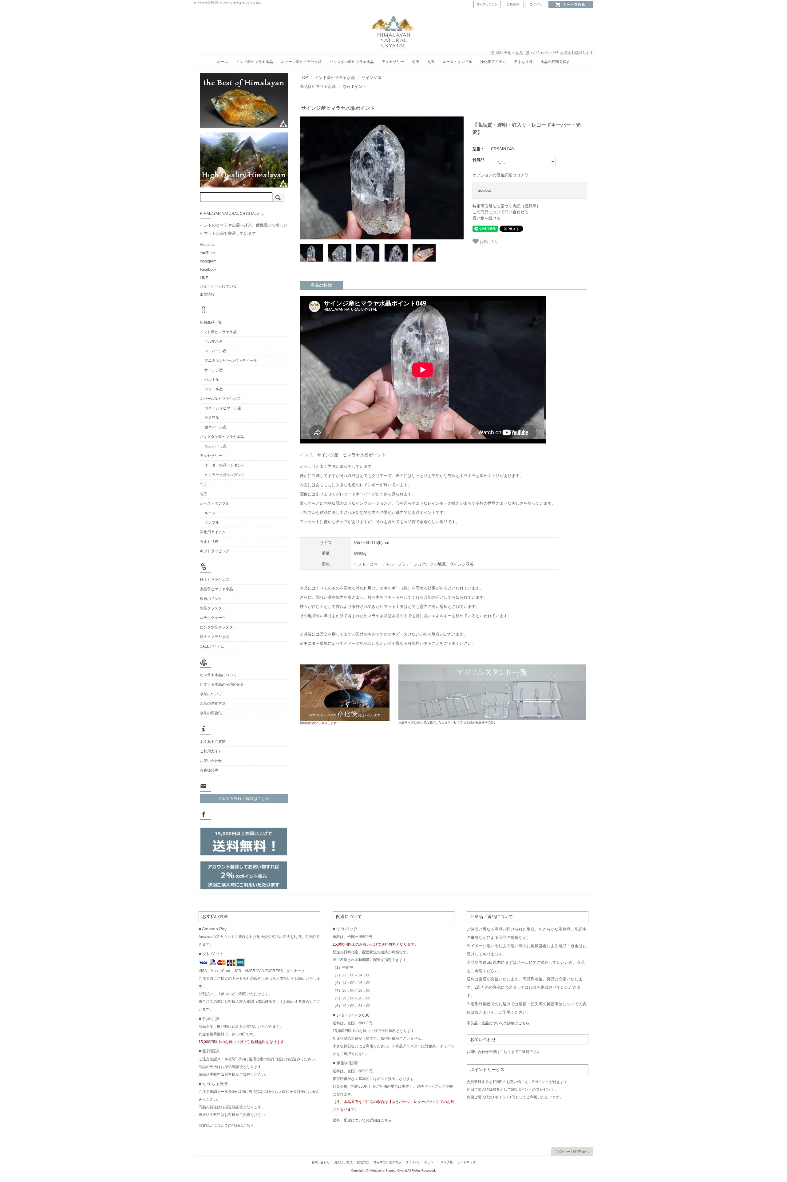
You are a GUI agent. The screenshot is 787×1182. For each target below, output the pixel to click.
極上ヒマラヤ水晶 (214, 579)
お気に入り (488, 241)
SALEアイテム (212, 646)
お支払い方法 (343, 1162)
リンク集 (447, 1162)
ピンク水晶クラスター (218, 627)
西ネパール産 (215, 427)
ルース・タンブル (457, 62)
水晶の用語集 (211, 713)
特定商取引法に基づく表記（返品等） (506, 206)
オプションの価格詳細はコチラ (500, 175)
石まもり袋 (523, 62)
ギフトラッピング (214, 551)
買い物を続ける (486, 218)
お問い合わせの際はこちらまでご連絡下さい (503, 1052)
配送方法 (363, 1162)
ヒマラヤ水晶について (218, 675)
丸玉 (431, 62)
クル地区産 (213, 341)
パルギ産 (211, 379)
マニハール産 (215, 351)
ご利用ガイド (211, 751)
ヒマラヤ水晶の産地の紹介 (222, 684)
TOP (304, 77)
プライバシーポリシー (420, 1162)
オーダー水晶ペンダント (224, 465)
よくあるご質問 (213, 741)
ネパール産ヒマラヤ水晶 (301, 62)
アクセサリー (393, 62)
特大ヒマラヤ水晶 (214, 637)
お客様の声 (209, 770)
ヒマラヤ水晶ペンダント (224, 475)
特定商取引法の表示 (387, 1162)
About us (207, 244)
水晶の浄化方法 (213, 703)
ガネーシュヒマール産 (222, 408)
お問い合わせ (211, 760)
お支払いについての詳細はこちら (226, 1125)
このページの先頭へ (572, 1151)
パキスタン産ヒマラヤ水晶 (352, 62)
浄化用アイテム (493, 62)
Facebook (208, 269)
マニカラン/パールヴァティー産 (230, 360)
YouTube (207, 253)
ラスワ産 (211, 418)
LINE (204, 278)
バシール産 (213, 389)
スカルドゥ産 (215, 446)
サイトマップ (466, 1162)
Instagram (208, 261)
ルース (210, 513)
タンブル (211, 522)
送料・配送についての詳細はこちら (362, 1120)
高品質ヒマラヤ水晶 (318, 86)
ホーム (222, 62)
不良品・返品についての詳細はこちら (498, 1023)
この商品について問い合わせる (500, 212)
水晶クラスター (213, 608)
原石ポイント (354, 86)
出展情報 (207, 294)
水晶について (211, 694)
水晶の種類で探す (555, 62)
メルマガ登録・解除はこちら (244, 798)
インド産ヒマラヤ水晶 (254, 62)
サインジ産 (372, 77)
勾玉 (415, 62)
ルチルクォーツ (213, 618)
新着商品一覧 (211, 322)
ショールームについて (218, 286)
